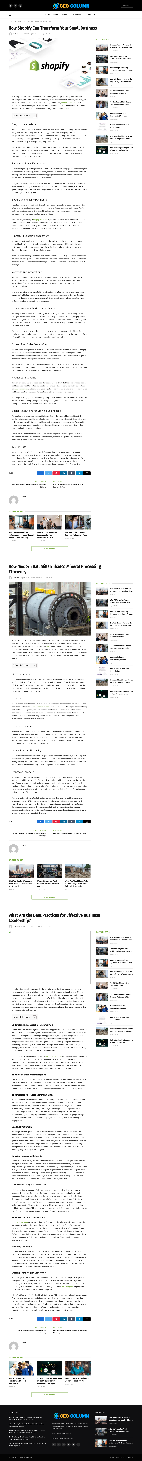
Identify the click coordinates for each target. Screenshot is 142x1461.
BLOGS (64, 15)
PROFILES (90, 15)
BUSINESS (77, 15)
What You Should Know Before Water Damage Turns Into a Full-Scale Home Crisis (121, 137)
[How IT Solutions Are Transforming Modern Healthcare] (102, 116)
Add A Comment (49, 548)
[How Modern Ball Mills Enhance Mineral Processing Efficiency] (50, 609)
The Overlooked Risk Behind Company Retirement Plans (76, 533)
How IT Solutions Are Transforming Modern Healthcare (118, 114)
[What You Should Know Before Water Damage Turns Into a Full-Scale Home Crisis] (102, 139)
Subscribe (127, 6)
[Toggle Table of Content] (33, 116)
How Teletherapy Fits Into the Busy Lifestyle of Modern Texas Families (121, 80)
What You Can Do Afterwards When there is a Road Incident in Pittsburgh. (121, 46)
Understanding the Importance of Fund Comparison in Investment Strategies (121, 149)
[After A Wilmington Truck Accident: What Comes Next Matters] (102, 59)
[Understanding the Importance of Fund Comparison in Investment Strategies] (102, 150)
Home (47, 15)
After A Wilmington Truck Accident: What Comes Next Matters (120, 57)
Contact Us (130, 1457)
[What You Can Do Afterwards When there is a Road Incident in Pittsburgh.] (102, 47)
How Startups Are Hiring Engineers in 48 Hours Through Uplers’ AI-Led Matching (21, 535)
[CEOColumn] (71, 5)
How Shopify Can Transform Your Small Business (69, 833)
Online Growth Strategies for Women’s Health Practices (77, 1379)
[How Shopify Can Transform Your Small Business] (50, 65)
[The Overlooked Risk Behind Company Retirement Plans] (78, 522)
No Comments (37, 34)
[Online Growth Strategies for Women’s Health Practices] (78, 1368)
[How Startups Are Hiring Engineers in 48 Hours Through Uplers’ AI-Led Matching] (21, 522)
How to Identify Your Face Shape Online (119, 126)
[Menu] (10, 15)
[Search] (132, 15)
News (55, 15)
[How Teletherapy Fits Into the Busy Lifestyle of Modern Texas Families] (102, 82)
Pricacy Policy (120, 1457)
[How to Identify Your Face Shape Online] (102, 127)
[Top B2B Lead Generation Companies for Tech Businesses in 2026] (49, 522)
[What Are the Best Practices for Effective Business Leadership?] (50, 957)
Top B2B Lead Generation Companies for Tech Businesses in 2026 (47, 535)
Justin (17, 34)
